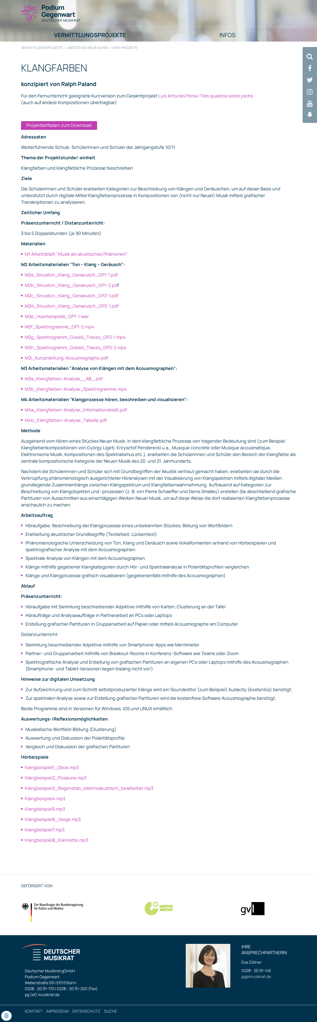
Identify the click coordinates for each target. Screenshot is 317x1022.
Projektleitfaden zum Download (59, 125)
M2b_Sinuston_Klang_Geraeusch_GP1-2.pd (71, 285)
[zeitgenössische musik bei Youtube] (309, 103)
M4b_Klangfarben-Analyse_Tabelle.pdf (66, 420)
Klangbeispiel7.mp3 (45, 830)
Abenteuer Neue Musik (88, 47)
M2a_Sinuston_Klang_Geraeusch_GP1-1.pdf (71, 275)
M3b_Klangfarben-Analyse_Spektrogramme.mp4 (76, 389)
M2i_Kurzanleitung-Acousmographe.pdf (66, 358)
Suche (110, 1011)
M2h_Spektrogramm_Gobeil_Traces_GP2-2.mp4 (76, 347)
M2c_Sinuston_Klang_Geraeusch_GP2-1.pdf (71, 295)
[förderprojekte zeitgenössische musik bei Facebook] (309, 68)
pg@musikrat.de (256, 976)
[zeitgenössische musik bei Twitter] (309, 80)
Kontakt (34, 1011)
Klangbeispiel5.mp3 (45, 809)
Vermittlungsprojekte (42, 47)
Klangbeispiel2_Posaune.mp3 (55, 778)
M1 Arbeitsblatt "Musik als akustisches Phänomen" (76, 254)
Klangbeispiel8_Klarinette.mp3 (56, 840)
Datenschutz (86, 1011)
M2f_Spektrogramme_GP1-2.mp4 (59, 327)
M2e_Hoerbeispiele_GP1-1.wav (57, 316)
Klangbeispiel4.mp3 (45, 798)
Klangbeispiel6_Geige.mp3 (53, 819)
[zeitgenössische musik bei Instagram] (309, 92)
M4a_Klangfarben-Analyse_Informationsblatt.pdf (76, 410)
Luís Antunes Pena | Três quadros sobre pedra (205, 96)
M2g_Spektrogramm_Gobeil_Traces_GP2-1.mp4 (75, 337)
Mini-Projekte (125, 47)
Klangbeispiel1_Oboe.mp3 (52, 767)
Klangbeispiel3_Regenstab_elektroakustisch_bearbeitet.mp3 (89, 788)
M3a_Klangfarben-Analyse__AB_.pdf (64, 379)
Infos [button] (227, 35)
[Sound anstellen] (309, 114)
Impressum (57, 1011)
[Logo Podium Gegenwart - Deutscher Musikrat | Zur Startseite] (51, 13)
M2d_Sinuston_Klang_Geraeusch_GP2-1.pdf (72, 306)
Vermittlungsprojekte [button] (90, 35)
